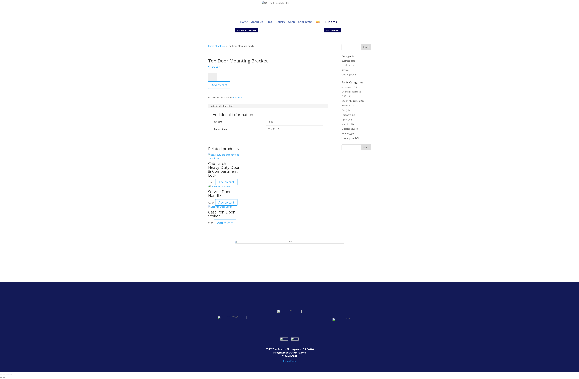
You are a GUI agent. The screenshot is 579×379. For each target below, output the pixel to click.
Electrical (346, 105)
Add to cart (219, 85)
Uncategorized (349, 74)
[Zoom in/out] (1, 374)
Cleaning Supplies (350, 91)
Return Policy (289, 361)
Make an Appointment (246, 30)
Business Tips (348, 60)
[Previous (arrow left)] (1, 377)
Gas (343, 110)
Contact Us (305, 22)
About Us (257, 22)
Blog (269, 22)
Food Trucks (348, 65)
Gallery (280, 22)
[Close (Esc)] (10, 374)
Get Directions (332, 30)
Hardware (221, 46)
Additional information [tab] (222, 106)
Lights (344, 119)
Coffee (345, 96)
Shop (291, 22)
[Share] (7, 374)
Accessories (347, 87)
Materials (346, 124)
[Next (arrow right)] (4, 377)
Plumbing (346, 133)
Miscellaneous (348, 128)
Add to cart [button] (226, 182)
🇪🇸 (318, 22)
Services (346, 69)
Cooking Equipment (351, 100)
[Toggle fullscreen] (4, 374)
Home (244, 22)
